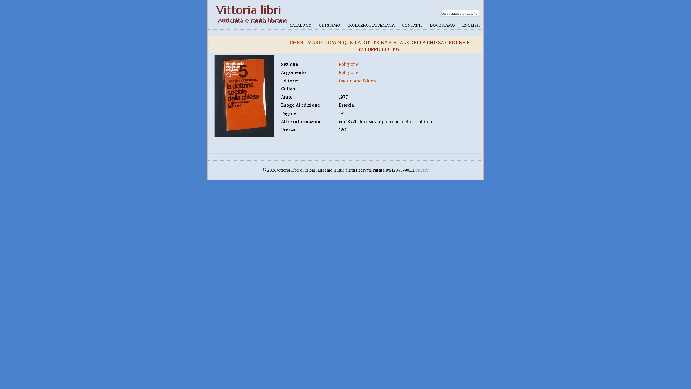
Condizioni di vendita (371, 25)
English (471, 25)
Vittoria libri (248, 10)
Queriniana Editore (358, 80)
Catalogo (300, 25)
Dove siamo (442, 25)
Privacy (422, 170)
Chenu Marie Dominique (321, 43)
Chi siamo (329, 25)
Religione (348, 64)
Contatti (412, 25)
